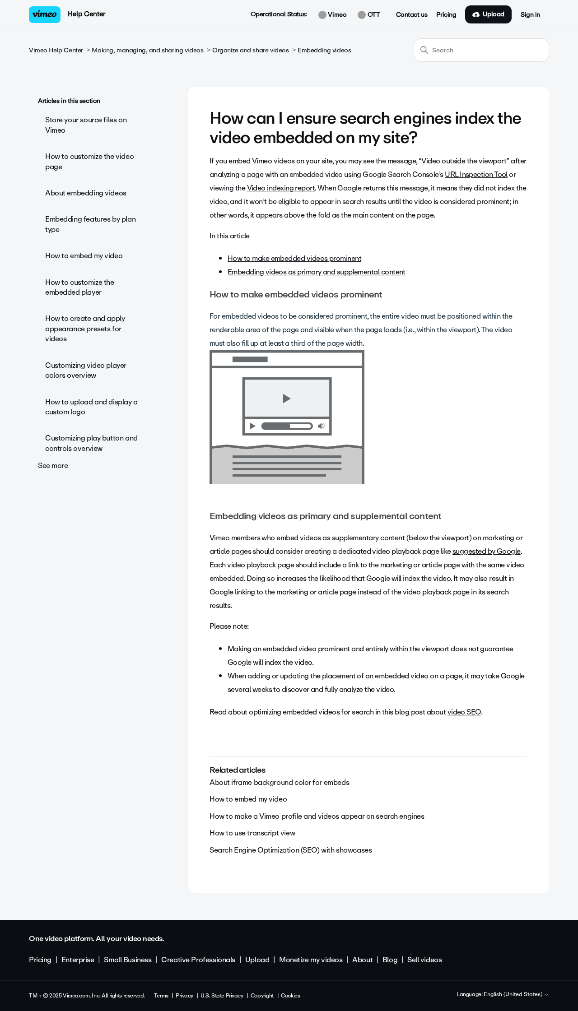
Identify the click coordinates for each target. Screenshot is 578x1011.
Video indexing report (281, 188)
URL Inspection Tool (476, 174)
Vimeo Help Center (56, 50)
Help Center (86, 14)
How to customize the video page (89, 161)
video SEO (464, 712)
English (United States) (514, 995)
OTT (373, 14)
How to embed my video (83, 256)
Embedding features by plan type (90, 224)
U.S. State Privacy (221, 995)
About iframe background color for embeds (279, 782)
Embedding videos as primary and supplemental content (317, 272)
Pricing (446, 14)
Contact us (412, 14)
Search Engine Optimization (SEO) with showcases (291, 850)
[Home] (45, 14)
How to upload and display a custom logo (91, 407)
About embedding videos (85, 193)
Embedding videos (324, 50)
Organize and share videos (250, 50)
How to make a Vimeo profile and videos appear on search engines (317, 816)
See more (53, 465)
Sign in (530, 14)
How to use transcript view (252, 833)
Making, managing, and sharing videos (147, 50)
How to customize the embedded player (79, 287)
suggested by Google (486, 551)
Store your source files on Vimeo (85, 125)
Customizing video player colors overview (85, 370)
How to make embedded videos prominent (294, 258)
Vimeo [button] (336, 14)
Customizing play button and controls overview (91, 443)
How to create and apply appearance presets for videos (85, 328)
